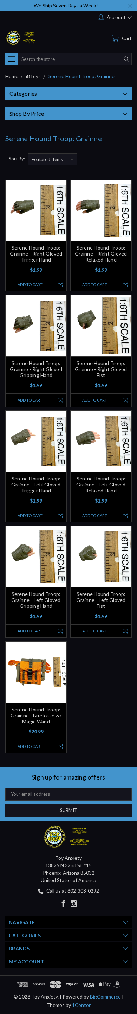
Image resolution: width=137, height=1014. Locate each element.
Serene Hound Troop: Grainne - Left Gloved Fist (100, 600)
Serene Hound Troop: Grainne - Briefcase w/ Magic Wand (36, 715)
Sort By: (17, 159)
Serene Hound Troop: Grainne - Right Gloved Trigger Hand (36, 254)
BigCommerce (105, 997)
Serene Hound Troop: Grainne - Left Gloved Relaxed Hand (100, 484)
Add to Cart (30, 284)
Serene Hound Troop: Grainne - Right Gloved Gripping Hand (36, 369)
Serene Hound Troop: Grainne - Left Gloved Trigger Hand (35, 484)
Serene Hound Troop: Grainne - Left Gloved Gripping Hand (35, 600)
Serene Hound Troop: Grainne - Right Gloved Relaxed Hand (101, 254)
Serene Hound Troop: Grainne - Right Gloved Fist (101, 369)
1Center (81, 1005)
